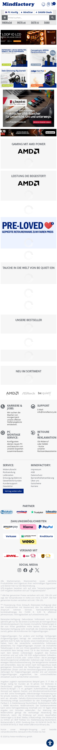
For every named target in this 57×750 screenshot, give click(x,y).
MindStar (28, 12)
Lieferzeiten (8, 475)
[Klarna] (28, 526)
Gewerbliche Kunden (12, 480)
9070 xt (21, 22)
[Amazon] (10, 526)
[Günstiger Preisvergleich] (22, 511)
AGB (33, 472)
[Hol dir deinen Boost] (43, 78)
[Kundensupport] (43, 4)
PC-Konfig (12, 12)
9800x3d (7, 22)
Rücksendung (9, 472)
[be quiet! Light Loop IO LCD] (29, 37)
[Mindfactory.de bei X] (37, 570)
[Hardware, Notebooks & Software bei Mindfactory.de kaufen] (18, 4)
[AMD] (29, 151)
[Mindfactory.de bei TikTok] (31, 570)
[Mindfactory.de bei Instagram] (19, 570)
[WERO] (28, 541)
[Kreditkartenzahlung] (46, 535)
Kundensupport (10, 483)
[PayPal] (46, 526)
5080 (47, 22)
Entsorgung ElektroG (12, 477)
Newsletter (8, 486)
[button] (5, 17)
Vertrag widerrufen (13, 491)
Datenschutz (36, 475)
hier (43, 731)
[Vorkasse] (11, 535)
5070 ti (35, 22)
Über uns (35, 480)
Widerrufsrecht (9, 469)
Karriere (34, 486)
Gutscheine (36, 483)
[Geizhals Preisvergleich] (7, 511)
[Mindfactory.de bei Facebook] (25, 570)
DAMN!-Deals (45, 12)
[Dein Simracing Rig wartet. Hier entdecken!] (14, 78)
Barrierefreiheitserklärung (42, 477)
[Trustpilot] (37, 511)
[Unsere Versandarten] (28, 555)
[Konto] (48, 4)
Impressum (36, 469)
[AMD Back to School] (29, 132)
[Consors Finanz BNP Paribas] (28, 535)
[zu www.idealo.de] (51, 512)
